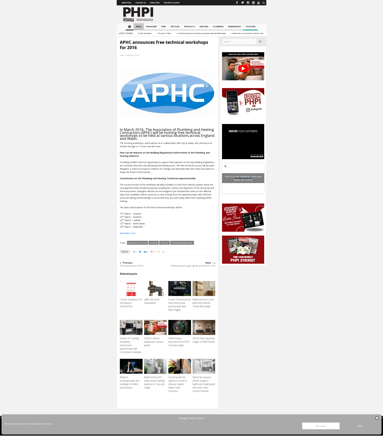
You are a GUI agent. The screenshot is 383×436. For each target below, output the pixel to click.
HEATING (204, 26)
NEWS (139, 26)
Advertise (126, 2)
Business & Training (137, 242)
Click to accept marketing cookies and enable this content (243, 178)
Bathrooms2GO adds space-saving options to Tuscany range (154, 382)
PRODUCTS (189, 26)
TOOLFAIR (250, 26)
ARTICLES (175, 26)
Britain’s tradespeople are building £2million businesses (129, 382)
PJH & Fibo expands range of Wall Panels (204, 340)
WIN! (163, 26)
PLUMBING (218, 26)
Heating (153, 242)
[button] (377, 418)
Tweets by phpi (243, 178)
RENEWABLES (234, 26)
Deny (360, 425)
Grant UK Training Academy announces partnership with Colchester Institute (131, 345)
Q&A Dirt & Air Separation (152, 301)
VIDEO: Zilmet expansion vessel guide (153, 342)
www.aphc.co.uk (127, 233)
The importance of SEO (132, 264)
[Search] (260, 41)
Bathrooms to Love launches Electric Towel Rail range (243, 33)
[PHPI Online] (138, 14)
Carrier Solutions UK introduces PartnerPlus (131, 303)
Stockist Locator (172, 2)
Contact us (141, 2)
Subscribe (155, 2)
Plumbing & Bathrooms (182, 242)
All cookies (321, 425)
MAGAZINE (151, 26)
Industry (164, 242)
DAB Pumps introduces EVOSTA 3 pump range (179, 342)
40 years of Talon (156, 33)
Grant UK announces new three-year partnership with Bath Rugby (193, 33)
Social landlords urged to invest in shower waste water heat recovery (177, 384)
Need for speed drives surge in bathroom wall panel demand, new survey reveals (204, 384)
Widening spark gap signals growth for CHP (193, 264)
